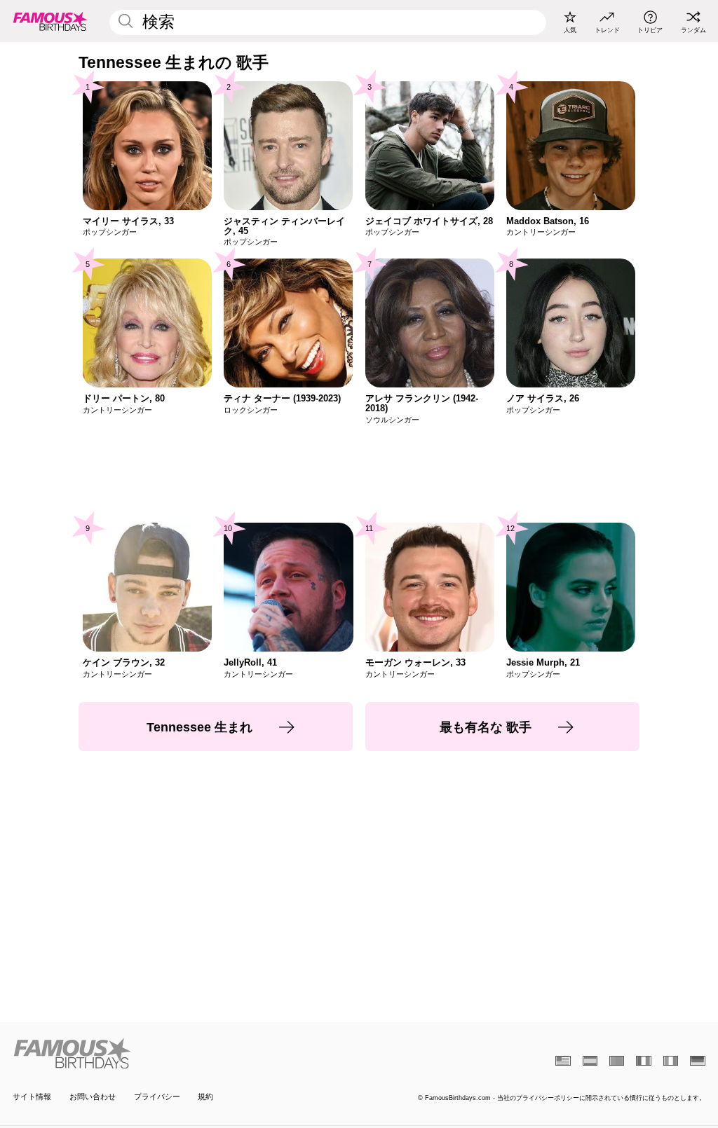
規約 (205, 1096)
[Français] (643, 1061)
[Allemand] (697, 1061)
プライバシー (157, 1096)
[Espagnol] (590, 1061)
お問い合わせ (92, 1096)
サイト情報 (32, 1096)
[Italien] (670, 1061)
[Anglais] (562, 1061)
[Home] (183, 1053)
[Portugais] (616, 1061)
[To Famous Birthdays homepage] (50, 21)
